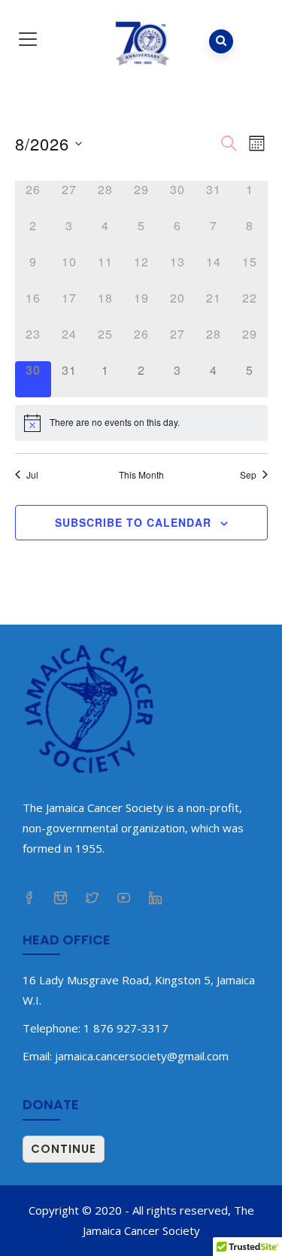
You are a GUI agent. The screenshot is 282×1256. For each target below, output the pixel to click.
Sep (248, 475)
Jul (32, 475)
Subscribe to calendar (133, 522)
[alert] (141, 423)
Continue (63, 1149)
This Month (141, 475)
